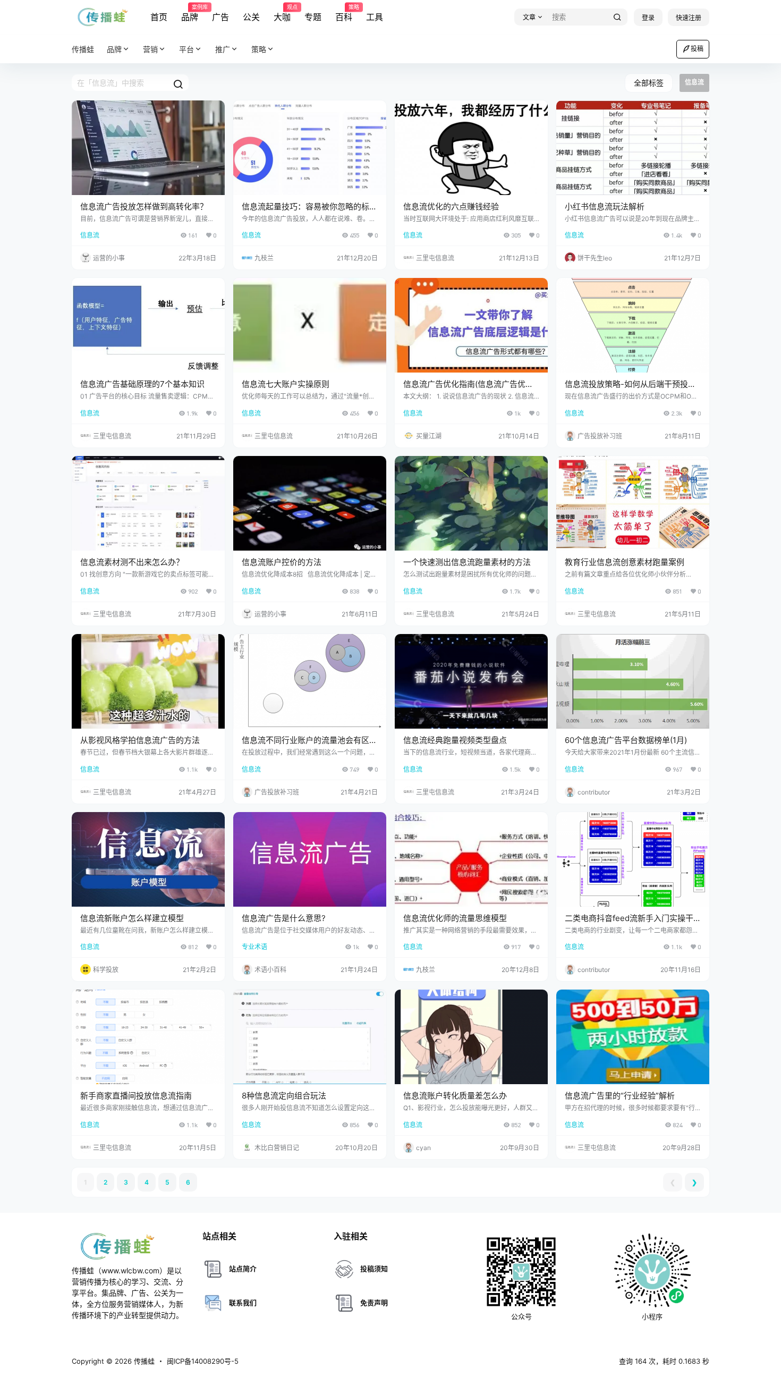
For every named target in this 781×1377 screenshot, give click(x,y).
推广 (222, 49)
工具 (374, 17)
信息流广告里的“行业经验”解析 (620, 1096)
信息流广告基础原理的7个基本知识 (142, 384)
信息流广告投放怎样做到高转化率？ (144, 206)
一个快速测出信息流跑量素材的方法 (467, 562)
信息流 (89, 235)
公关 (251, 17)
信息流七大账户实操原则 (285, 384)
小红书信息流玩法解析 (604, 206)
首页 (158, 17)
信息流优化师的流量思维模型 (455, 918)
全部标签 (649, 82)
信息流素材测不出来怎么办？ (132, 562)
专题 (312, 17)
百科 (343, 13)
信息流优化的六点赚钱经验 (451, 206)
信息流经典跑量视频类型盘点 (455, 740)
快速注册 (688, 18)
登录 (648, 18)
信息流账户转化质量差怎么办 (455, 1096)
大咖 (282, 13)
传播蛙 (143, 1361)
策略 (258, 49)
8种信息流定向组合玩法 (284, 1096)
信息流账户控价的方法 (281, 562)
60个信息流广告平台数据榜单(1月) (626, 740)
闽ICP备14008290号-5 (203, 1361)
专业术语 (254, 947)
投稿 (697, 49)
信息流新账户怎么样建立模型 (132, 918)
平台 (186, 49)
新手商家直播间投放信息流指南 (136, 1096)
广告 (220, 17)
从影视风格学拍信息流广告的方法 (140, 740)
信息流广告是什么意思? (284, 918)
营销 (150, 49)
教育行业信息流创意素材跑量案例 (624, 562)
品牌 (189, 13)
